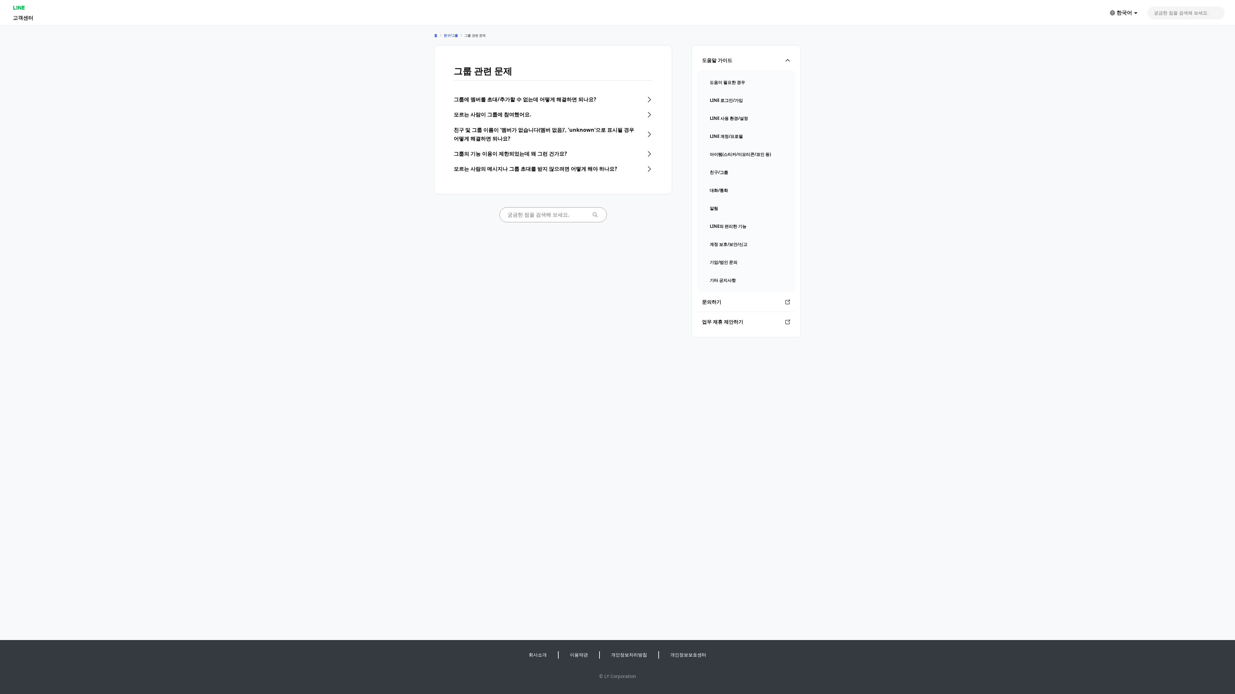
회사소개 (538, 655)
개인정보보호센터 (688, 655)
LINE (19, 7)
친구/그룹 (451, 35)
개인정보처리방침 (629, 655)
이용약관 (579, 655)
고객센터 (23, 17)
